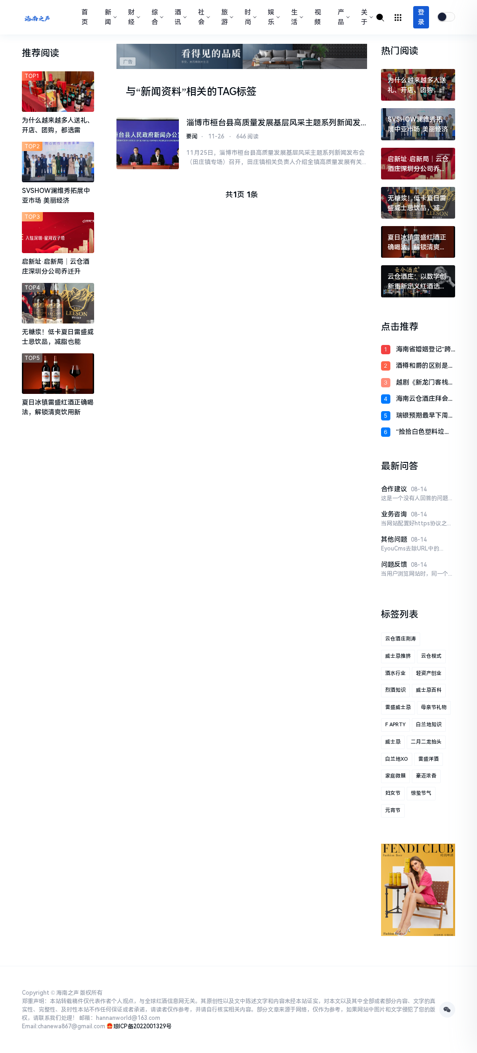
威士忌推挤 (398, 656)
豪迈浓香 (426, 776)
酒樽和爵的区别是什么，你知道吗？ (425, 366)
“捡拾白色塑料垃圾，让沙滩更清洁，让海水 (425, 432)
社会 (201, 17)
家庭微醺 (395, 776)
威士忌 (393, 742)
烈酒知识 (395, 690)
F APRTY (395, 725)
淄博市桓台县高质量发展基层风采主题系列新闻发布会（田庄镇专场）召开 (273, 123)
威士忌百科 (429, 690)
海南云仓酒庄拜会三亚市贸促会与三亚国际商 (425, 399)
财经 (131, 17)
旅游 (224, 17)
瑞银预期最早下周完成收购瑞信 (425, 416)
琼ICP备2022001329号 (142, 1026)
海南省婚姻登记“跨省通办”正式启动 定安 (424, 349)
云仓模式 (431, 656)
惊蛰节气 (421, 793)
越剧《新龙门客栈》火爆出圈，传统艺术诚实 (425, 383)
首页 (85, 17)
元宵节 (393, 810)
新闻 (108, 17)
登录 (421, 17)
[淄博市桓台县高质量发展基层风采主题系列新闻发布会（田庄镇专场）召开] (147, 143)
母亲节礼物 (434, 707)
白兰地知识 (429, 725)
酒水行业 (395, 673)
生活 (294, 17)
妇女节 (393, 793)
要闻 (192, 136)
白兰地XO (396, 759)
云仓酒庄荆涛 (400, 639)
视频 (317, 17)
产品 (341, 17)
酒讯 (178, 17)
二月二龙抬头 (426, 742)
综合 (154, 17)
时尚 (248, 17)
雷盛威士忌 (398, 707)
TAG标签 (237, 91)
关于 (364, 17)
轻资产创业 (429, 673)
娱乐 (271, 17)
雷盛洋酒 (428, 759)
